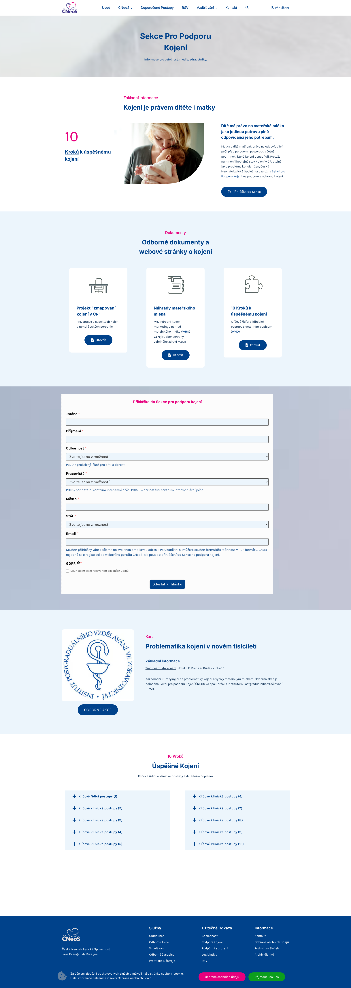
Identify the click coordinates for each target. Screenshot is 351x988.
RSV (185, 8)
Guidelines (156, 936)
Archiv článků (264, 954)
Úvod (106, 8)
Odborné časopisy (161, 954)
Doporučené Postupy (157, 8)
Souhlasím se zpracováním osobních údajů (99, 570)
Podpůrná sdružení (215, 948)
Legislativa (209, 954)
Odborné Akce (159, 942)
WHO (185, 331)
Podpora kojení (212, 942)
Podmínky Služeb (267, 948)
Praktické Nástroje (162, 961)
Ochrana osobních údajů (272, 942)
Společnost (210, 936)
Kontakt (231, 8)
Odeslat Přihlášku (167, 584)
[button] (247, 7)
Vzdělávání (157, 948)
